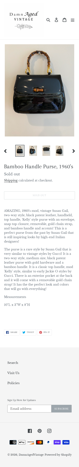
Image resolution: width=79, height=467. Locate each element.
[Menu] (73, 20)
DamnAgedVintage (31, 454)
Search (12, 363)
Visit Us (13, 373)
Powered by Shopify (58, 454)
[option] (19, 150)
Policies (13, 383)
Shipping (11, 180)
